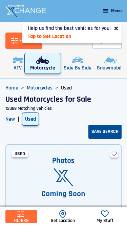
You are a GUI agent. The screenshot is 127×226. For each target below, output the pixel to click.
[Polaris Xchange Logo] (25, 11)
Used (30, 119)
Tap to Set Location (49, 36)
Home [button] (11, 87)
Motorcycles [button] (39, 87)
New (10, 119)
